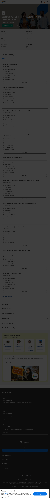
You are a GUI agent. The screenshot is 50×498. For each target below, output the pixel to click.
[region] (24, 493)
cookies (6, 493)
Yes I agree (40, 494)
